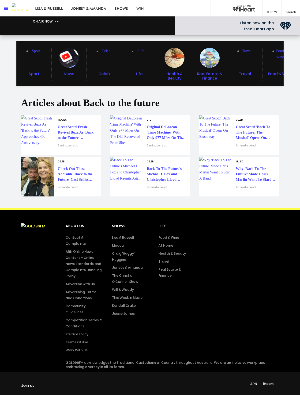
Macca (118, 245)
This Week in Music (127, 297)
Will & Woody (123, 289)
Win (140, 9)
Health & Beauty (172, 253)
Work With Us (77, 350)
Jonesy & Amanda (88, 9)
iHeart (268, 383)
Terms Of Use (77, 342)
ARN (253, 383)
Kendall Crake (124, 305)
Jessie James (123, 313)
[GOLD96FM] (20, 8)
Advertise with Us (80, 284)
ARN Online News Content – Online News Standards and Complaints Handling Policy (84, 263)
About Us (75, 226)
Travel (163, 261)
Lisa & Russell (49, 9)
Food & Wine (168, 237)
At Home (165, 245)
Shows (121, 9)
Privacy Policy (77, 334)
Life (162, 226)
